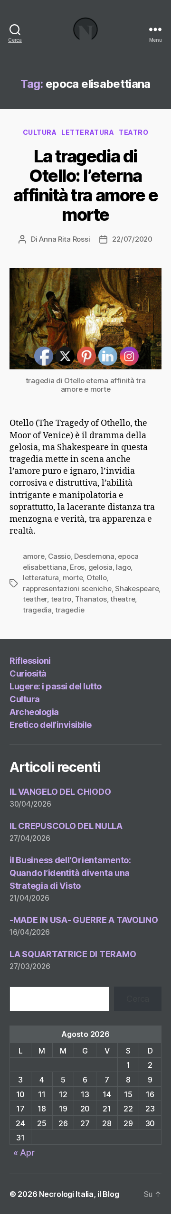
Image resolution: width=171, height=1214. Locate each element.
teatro (133, 132)
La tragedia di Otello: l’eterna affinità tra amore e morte (85, 185)
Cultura (40, 132)
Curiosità (28, 673)
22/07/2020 (132, 239)
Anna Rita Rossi (64, 239)
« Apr (24, 1153)
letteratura (87, 132)
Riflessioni (30, 661)
